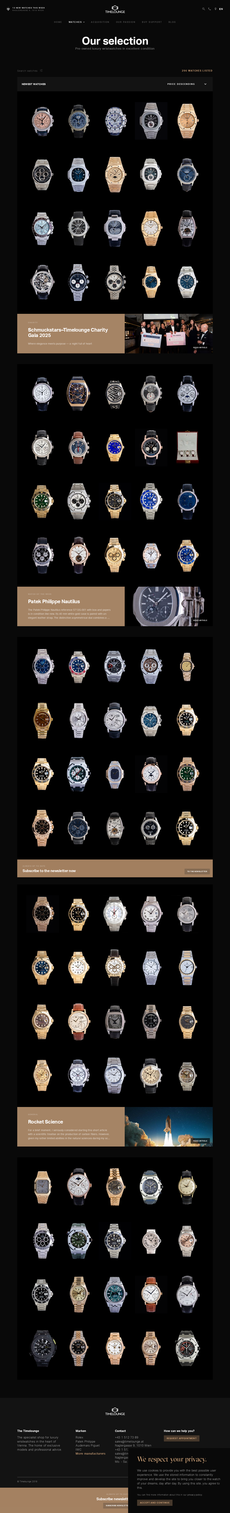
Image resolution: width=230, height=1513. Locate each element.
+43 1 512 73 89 (126, 1437)
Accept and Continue (155, 1502)
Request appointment (182, 1438)
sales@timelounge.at (129, 1441)
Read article (200, 347)
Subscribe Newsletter (118, 1505)
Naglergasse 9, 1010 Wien (133, 1445)
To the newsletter (197, 871)
